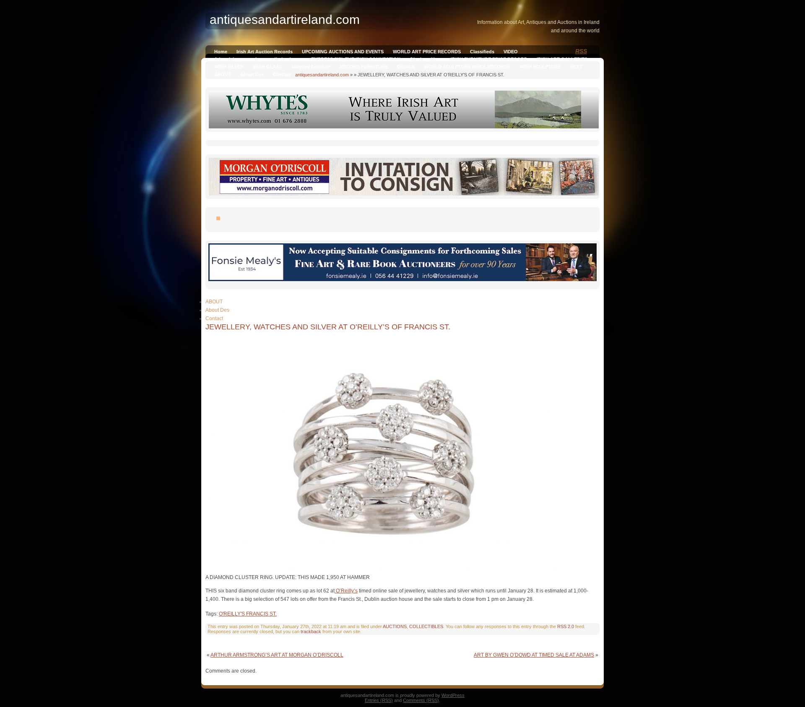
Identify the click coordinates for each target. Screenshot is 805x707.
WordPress (453, 695)
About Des (252, 74)
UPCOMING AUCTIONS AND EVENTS (343, 51)
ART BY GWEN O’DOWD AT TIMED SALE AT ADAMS (534, 655)
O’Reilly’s (346, 591)
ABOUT (222, 74)
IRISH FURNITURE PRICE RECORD (489, 59)
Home (220, 51)
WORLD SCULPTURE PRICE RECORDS (467, 66)
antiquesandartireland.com (322, 74)
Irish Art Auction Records (264, 51)
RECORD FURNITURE (364, 66)
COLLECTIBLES (426, 626)
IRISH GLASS (267, 66)
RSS (581, 51)
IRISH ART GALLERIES (562, 59)
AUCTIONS (395, 626)
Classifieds (482, 51)
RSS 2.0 (565, 626)
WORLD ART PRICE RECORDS (427, 51)
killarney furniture (310, 66)
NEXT (576, 66)
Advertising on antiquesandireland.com (258, 59)
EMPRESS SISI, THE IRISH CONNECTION (355, 59)
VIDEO (511, 51)
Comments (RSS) (421, 700)
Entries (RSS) (379, 700)
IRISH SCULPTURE (540, 66)
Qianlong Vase (425, 59)
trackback (311, 631)
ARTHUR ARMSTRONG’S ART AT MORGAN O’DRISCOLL (276, 655)
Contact (282, 74)
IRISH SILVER (229, 66)
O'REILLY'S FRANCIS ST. (248, 614)
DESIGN (406, 66)
